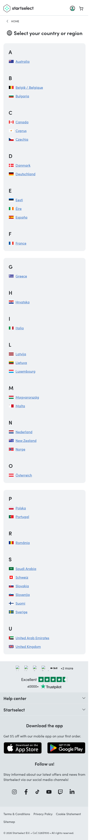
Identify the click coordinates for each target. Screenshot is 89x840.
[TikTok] (38, 791)
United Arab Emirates (32, 638)
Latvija (21, 354)
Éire (19, 208)
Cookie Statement (68, 814)
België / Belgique (29, 87)
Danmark (23, 165)
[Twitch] (62, 791)
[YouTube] (50, 791)
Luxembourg (25, 371)
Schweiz (22, 577)
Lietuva (21, 362)
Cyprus (21, 130)
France (21, 243)
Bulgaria (22, 96)
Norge (20, 449)
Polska (21, 508)
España (21, 217)
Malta (20, 406)
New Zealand (26, 440)
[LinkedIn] (73, 791)
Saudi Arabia (26, 568)
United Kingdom (28, 646)
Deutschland (25, 174)
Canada (22, 122)
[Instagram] (16, 791)
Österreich (24, 475)
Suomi (20, 603)
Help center (14, 698)
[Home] (7, 21)
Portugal (22, 516)
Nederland (24, 432)
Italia (20, 328)
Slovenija (23, 594)
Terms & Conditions (16, 814)
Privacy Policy (42, 814)
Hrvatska (23, 302)
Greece (21, 276)
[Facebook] (27, 791)
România (23, 542)
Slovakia (22, 586)
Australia (23, 61)
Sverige (21, 612)
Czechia (22, 139)
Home (15, 21)
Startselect (14, 709)
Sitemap (9, 822)
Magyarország (27, 397)
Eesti (19, 200)
